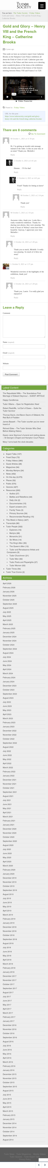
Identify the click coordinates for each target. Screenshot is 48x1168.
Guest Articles (12, 463)
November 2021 (9, 783)
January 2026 (8, 591)
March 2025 (8, 624)
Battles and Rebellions (18, 496)
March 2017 (8, 1013)
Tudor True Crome (14, 572)
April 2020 (7, 861)
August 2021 (8, 796)
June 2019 (7, 902)
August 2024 (8, 653)
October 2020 (8, 837)
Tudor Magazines (23, 1154)
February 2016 (9, 1066)
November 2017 (9, 980)
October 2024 (8, 644)
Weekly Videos (39, 1154)
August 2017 (8, 992)
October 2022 (8, 738)
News (8, 473)
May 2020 (7, 857)
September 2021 (10, 792)
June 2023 (7, 706)
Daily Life (13, 500)
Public (8, 483)
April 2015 (7, 1107)
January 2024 (8, 681)
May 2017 (7, 1004)
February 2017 (9, 1017)
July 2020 (7, 849)
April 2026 (7, 583)
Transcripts (10, 523)
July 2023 (7, 702)
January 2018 (8, 972)
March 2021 (8, 816)
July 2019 (7, 898)
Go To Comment (38, 133)
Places (9, 480)
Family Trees (14, 510)
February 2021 (9, 820)
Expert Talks (11, 454)
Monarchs (13, 536)
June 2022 (7, 755)
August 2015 (8, 1090)
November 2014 (9, 1127)
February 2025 (9, 628)
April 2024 (7, 669)
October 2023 (8, 689)
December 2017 (9, 976)
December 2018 (9, 927)
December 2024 (9, 636)
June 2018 (7, 951)
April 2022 (7, 763)
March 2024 (8, 673)
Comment (6, 313)
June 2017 (7, 1000)
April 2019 (7, 910)
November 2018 (9, 931)
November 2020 (9, 833)
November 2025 (9, 595)
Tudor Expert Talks (32, 1156)
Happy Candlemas (10, 400)
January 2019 (8, 923)
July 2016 (7, 1045)
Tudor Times (11, 568)
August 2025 (8, 608)
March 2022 (8, 767)
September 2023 (10, 693)
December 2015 (9, 1074)
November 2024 (9, 640)
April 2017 (7, 1008)
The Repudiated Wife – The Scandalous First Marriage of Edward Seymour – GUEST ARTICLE (24, 394)
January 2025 (8, 632)
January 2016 (8, 1070)
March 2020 (8, 865)
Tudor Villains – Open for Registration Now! (21, 404)
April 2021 (7, 812)
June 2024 (7, 661)
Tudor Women (15, 565)
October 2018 (8, 935)
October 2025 (8, 599)
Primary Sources (16, 513)
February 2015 (9, 1115)
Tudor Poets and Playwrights (21, 562)
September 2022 (10, 743)
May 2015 (7, 1102)
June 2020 (7, 853)
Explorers (13, 529)
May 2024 (7, 665)
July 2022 (7, 751)
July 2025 (7, 612)
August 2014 (8, 1139)
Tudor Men (14, 558)
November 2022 (9, 734)
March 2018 (8, 963)
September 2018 (10, 939)
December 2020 (9, 828)
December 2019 (9, 878)
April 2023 (7, 714)
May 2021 (7, 808)
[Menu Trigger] (42, 5)
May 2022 (7, 759)
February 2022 (9, 771)
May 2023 (7, 710)
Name (8, 342)
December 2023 (9, 685)
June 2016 (7, 1049)
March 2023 (8, 718)
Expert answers (16, 506)
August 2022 (8, 747)
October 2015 (8, 1082)
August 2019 (8, 894)
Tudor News (9, 1154)
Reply (13, 155)
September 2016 (10, 1037)
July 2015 (7, 1094)
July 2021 (7, 800)
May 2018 (7, 955)
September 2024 (10, 648)
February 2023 (9, 722)
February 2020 (9, 869)
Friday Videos (34, 13)
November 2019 (9, 882)
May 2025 (7, 616)
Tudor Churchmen (17, 555)
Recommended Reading (19, 516)
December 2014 (9, 1123)
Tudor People (11, 526)
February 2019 (9, 918)
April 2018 (7, 959)
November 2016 (9, 1029)
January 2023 (8, 726)
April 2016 (7, 1058)
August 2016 (8, 1041)
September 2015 (10, 1086)
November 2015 (9, 1078)
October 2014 (8, 1131)
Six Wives (13, 539)
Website (6, 364)
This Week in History (14, 520)
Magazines (10, 467)
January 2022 (8, 775)
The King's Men (16, 543)
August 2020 (8, 845)
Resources (10, 490)
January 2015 (8, 1119)
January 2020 (8, 873)
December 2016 (9, 1025)
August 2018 (8, 943)
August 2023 (8, 698)
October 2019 (8, 886)
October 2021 (8, 788)
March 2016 (8, 1062)
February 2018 (9, 968)
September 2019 (10, 890)
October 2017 (8, 984)
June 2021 (7, 804)
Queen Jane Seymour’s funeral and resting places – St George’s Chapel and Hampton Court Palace (24, 436)
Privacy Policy (25, 1159)
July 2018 (7, 947)
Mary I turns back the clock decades (18, 441)
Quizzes (9, 487)
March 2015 (8, 1111)
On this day (11, 477)
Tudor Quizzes (16, 1156)
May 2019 (7, 906)
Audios (12, 493)
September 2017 (10, 988)
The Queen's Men (17, 546)
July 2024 (7, 657)
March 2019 (8, 914)
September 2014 (10, 1135)
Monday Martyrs (13, 470)
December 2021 (9, 779)
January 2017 (8, 1021)
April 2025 (7, 620)
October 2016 (8, 1033)
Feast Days (11, 457)
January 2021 (8, 824)
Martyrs (12, 533)
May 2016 (7, 1053)
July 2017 (7, 996)
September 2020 (10, 841)
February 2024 (9, 677)
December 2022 (9, 730)
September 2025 (10, 603)
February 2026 (9, 587)
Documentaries (15, 503)
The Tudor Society (20, 13)
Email (8, 353)
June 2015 (7, 1098)
